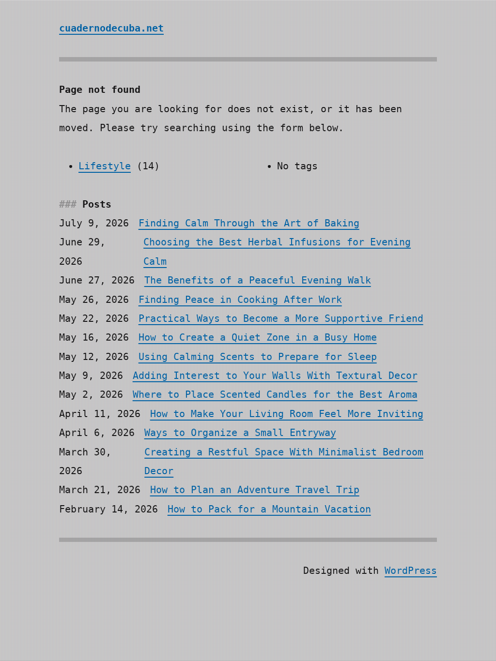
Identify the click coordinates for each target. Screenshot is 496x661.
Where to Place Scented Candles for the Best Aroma (275, 394)
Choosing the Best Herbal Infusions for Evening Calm (277, 252)
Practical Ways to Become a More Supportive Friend (281, 318)
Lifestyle (104, 166)
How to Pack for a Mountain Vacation (269, 509)
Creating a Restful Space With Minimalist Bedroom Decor (283, 462)
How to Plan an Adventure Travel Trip (254, 490)
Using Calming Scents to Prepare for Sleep (258, 356)
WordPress (411, 570)
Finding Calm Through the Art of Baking (249, 223)
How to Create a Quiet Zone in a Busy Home (258, 337)
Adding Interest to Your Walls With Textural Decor (275, 375)
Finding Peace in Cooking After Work (240, 299)
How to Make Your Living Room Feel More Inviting (286, 414)
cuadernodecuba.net (111, 28)
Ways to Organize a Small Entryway (240, 432)
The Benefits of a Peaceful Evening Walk (257, 280)
